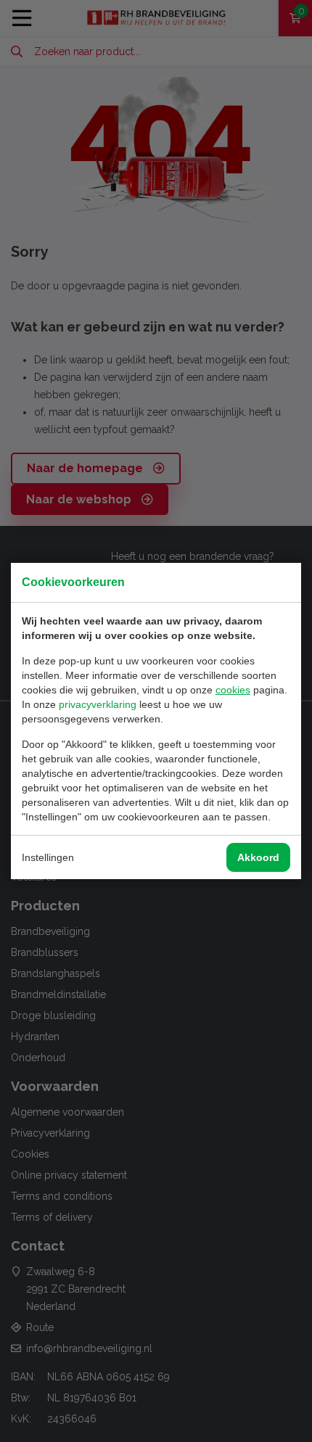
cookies (232, 690)
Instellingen (48, 857)
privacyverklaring (97, 704)
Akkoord (258, 857)
